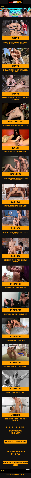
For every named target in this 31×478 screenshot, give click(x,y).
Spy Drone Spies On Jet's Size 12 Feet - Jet (15, 366)
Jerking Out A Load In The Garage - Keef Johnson (15, 126)
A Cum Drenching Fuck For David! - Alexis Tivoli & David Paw (15, 261)
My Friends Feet (15, 284)
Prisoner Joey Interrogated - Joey (15, 393)
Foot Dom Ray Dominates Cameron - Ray (15, 288)
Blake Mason (15, 202)
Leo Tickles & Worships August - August (15, 340)
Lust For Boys (15, 415)
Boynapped (15, 38)
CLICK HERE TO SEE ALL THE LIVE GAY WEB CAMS (15, 442)
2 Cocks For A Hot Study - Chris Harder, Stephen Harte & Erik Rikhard (15, 179)
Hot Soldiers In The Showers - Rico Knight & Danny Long (15, 420)
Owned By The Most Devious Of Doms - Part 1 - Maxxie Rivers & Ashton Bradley (15, 43)
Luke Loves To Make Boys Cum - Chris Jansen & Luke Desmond (15, 71)
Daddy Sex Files (15, 174)
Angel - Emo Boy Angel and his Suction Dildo (15, 152)
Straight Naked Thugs (15, 122)
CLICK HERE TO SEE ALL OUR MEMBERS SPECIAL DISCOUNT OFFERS (15, 463)
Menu (2, 6)
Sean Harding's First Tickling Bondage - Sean (15, 314)
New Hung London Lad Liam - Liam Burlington (15, 206)
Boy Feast (15, 148)
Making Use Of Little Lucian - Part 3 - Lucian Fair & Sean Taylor (15, 98)
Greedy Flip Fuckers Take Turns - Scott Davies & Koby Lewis (15, 233)
